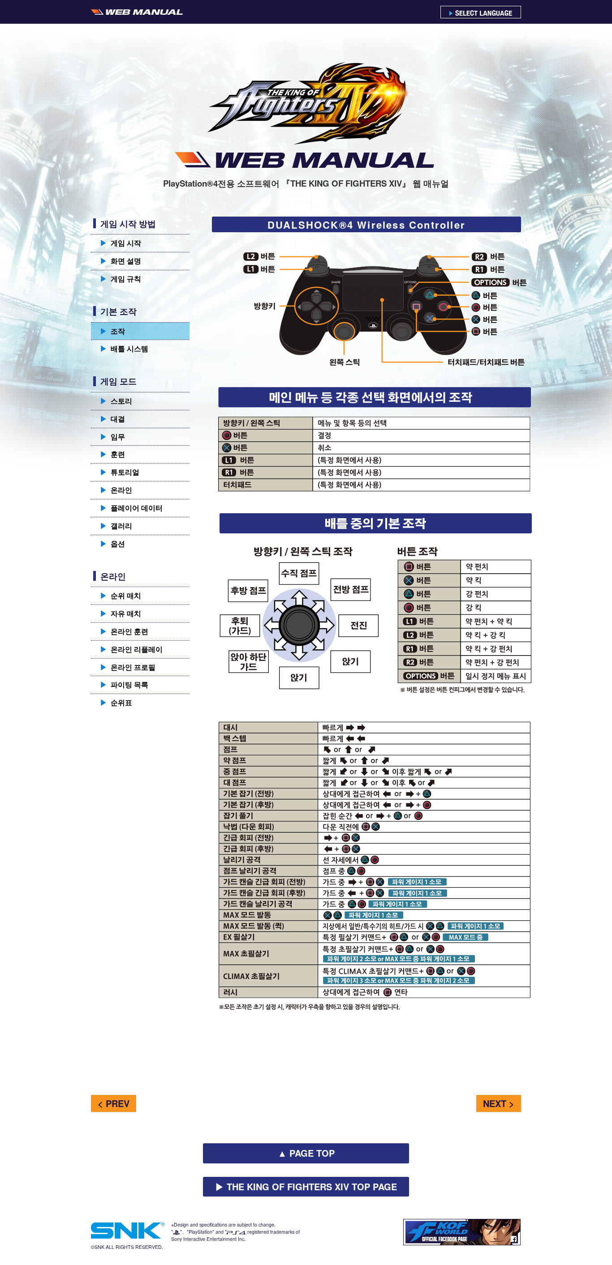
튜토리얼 (119, 472)
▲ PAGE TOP (306, 1152)
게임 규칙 (120, 278)
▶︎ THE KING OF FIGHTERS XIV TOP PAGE (306, 1186)
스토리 (116, 401)
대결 (112, 418)
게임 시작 (120, 243)
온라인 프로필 (127, 667)
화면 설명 (120, 261)
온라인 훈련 (124, 631)
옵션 (112, 543)
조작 (112, 331)
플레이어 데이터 (131, 508)
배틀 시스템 (124, 348)
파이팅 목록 (124, 684)
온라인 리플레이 (131, 649)
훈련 (112, 454)
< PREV (113, 1103)
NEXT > (498, 1103)
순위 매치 (120, 595)
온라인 (116, 490)
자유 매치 (120, 613)
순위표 (116, 702)
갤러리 (116, 525)
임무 (112, 436)
